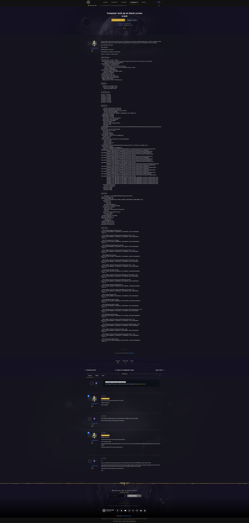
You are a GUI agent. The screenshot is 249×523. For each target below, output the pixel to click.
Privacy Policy (127, 505)
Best (103, 375)
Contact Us (136, 505)
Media (144, 2)
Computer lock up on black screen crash (116, 382)
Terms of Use (118, 505)
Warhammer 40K (118, 20)
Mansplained (123, 23)
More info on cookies (129, 519)
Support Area (132, 20)
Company (114, 2)
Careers (124, 2)
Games (105, 2)
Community (134, 2)
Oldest (97, 375)
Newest (90, 375)
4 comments (124, 373)
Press (111, 505)
